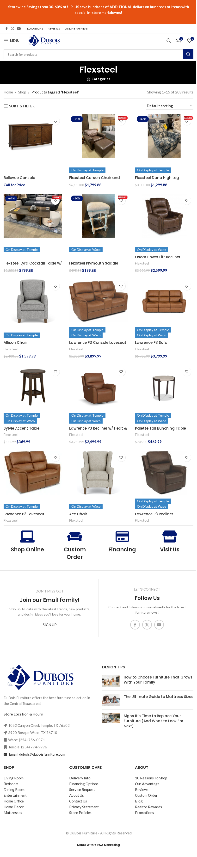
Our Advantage (147, 784)
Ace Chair (78, 514)
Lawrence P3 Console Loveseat (97, 342)
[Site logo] (44, 40)
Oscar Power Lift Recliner (157, 256)
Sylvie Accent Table (21, 428)
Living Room (14, 778)
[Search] (169, 40)
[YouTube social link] (19, 28)
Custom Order (75, 553)
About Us (76, 795)
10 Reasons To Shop (151, 778)
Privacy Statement (84, 807)
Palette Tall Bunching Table (160, 428)
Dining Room (14, 790)
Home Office (14, 801)
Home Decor (14, 807)
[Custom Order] (75, 536)
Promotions (144, 813)
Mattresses (13, 813)
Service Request (82, 790)
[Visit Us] (170, 536)
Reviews (141, 790)
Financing (122, 549)
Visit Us (169, 549)
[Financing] (122, 536)
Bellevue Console (19, 177)
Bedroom (11, 784)
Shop (22, 92)
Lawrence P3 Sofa (151, 342)
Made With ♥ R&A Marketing (98, 845)
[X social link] (12, 28)
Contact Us (78, 801)
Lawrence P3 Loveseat (24, 514)
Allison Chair (15, 342)
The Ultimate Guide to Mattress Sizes (158, 696)
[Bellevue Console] (33, 143)
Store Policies (80, 813)
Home (8, 92)
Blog (139, 801)
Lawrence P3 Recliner (154, 514)
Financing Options (83, 784)
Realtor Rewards (148, 807)
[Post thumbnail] (111, 681)
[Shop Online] (27, 536)
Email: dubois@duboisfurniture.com (36, 754)
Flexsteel (142, 263)
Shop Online (27, 549)
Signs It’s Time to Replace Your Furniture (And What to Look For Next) (153, 721)
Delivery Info (80, 778)
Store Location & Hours (23, 714)
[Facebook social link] (6, 28)
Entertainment (15, 795)
